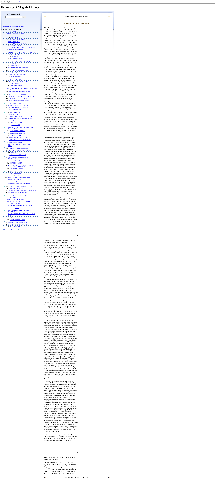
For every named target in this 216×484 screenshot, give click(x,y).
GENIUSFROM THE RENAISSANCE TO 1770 (22, 117)
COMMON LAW (15, 226)
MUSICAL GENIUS (16, 122)
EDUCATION (15, 54)
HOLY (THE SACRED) (16, 169)
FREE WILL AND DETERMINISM (19, 101)
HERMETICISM (15, 152)
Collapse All (7, 230)
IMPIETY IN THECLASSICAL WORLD (20, 186)
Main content (15, 2)
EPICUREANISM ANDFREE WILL (19, 70)
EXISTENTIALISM (16, 86)
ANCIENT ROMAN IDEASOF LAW (18, 224)
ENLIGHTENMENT (16, 59)
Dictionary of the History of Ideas (13, 26)
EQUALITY (15, 72)
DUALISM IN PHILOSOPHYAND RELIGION (21, 48)
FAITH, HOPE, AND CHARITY (18, 94)
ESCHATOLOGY (16, 77)
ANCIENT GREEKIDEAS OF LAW (18, 222)
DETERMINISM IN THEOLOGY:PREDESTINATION (17, 42)
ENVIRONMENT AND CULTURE (18, 68)
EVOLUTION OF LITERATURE (18, 81)
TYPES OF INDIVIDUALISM (17, 195)
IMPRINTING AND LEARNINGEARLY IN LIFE (22, 191)
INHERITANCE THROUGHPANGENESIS (20, 205)
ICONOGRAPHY (16, 173)
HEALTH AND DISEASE (16, 142)
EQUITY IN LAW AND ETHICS (17, 75)
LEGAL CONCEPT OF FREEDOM (18, 105)
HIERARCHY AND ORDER (17, 155)
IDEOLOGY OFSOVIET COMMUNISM (19, 184)
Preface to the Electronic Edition (15, 33)
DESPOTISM (15, 37)
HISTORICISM (15, 161)
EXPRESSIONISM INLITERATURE (19, 92)
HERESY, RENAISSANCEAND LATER (20, 150)
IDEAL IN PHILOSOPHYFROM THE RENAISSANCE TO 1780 (19, 178)
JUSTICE (15, 217)
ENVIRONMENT (15, 66)
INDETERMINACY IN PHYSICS (17, 193)
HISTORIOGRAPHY (16, 163)
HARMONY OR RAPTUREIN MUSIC (20, 140)
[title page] (13, 31)
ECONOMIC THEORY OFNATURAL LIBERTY (21, 52)
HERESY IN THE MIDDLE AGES (18, 148)
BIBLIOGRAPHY (15, 203)
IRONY (17, 208)
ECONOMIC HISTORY (16, 50)
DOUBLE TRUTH (16, 45)
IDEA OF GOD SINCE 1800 (18, 133)
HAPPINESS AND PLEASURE (18, 137)
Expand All (14, 230)
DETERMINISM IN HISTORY (18, 39)
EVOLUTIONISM (15, 84)
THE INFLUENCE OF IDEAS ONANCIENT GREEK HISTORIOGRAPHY (20, 166)
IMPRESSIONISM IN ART (17, 188)
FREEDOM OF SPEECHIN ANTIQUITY (20, 108)
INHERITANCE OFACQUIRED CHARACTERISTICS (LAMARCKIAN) (18, 200)
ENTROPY (15, 63)
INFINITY (16, 197)
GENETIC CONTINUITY (16, 114)
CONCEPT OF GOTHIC (17, 135)
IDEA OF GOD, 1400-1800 (17, 131)
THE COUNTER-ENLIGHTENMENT (19, 61)
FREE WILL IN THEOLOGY (17, 103)
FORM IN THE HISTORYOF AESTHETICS (21, 96)
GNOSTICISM (15, 125)
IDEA (17, 176)
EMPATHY (15, 57)
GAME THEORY (16, 110)
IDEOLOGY (15, 182)
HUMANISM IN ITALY (16, 171)
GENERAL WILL (15, 112)
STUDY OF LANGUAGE (17, 220)
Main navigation (24, 2)
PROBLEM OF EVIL (16, 79)
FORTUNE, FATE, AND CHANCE (18, 99)
